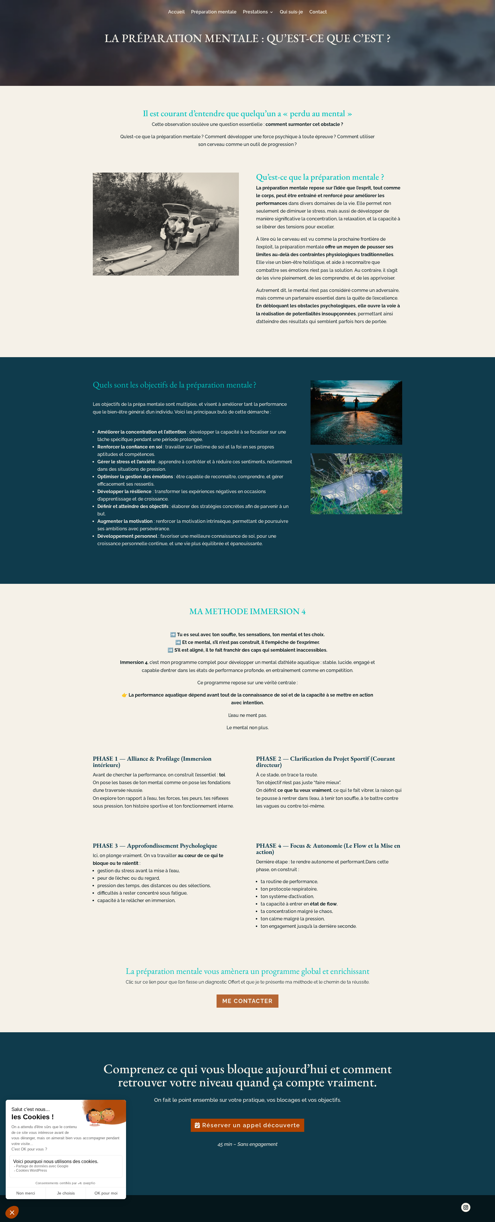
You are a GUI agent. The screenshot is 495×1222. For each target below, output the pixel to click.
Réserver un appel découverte (251, 1125)
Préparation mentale (214, 12)
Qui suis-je (291, 12)
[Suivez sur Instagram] (465, 1207)
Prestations (255, 12)
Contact (318, 12)
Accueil (176, 12)
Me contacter (247, 1001)
